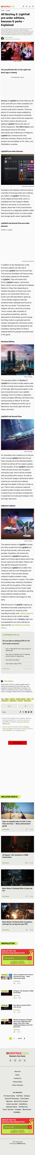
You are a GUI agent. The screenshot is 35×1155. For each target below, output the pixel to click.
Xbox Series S (27, 700)
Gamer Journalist (12, 1104)
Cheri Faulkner (9, 37)
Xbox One (20, 700)
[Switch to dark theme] (30, 6)
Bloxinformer (27, 1109)
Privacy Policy (22, 962)
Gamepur (27, 1096)
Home (2, 10)
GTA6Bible (16, 1112)
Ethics (17, 1075)
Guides (8, 10)
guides (28, 699)
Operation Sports (11, 1107)
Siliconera (9, 1101)
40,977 (20, 1038)
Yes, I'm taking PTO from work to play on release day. (18, 649)
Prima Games (24, 1098)
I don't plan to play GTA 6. (14, 663)
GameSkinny (23, 1104)
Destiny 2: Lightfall (20, 699)
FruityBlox (18, 1109)
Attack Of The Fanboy (12, 1098)
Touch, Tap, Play (8, 1109)
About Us (17, 1071)
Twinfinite (19, 1096)
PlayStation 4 (5, 700)
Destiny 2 (12, 699)
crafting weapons (26, 613)
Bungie (6, 699)
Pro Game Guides (9, 1096)
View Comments (17, 743)
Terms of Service (13, 962)
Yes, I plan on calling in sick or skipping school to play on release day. (18, 655)
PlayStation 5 (13, 700)
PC (32, 699)
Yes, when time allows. (13, 660)
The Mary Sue (23, 1107)
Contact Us (17, 1078)
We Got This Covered (21, 1101)
